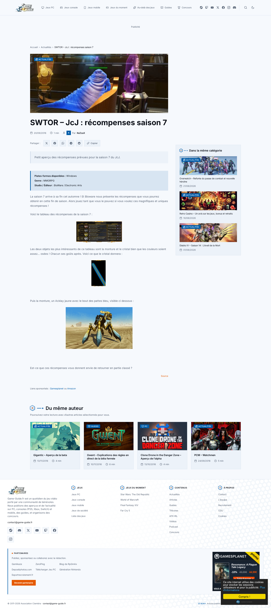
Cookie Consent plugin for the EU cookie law (244, 602)
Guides (172, 505)
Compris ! (244, 596)
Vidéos (172, 521)
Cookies (222, 516)
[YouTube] (212, 7)
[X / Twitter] (217, 7)
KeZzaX (81, 133)
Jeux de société (80, 510)
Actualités (46, 47)
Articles (173, 499)
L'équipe (222, 499)
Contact (222, 494)
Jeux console (78, 499)
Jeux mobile (78, 505)
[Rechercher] (245, 7)
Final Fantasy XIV (129, 505)
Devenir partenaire (23, 582)
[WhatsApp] (63, 143)
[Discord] (234, 7)
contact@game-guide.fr (20, 522)
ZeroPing (40, 564)
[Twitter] (46, 143)
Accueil (34, 47)
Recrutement (224, 505)
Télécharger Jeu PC (46, 569)
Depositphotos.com (22, 569)
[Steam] (201, 7)
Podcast (173, 526)
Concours (174, 532)
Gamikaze (17, 564)
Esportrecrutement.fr (22, 574)
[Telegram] (71, 143)
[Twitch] (206, 7)
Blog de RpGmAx (68, 564)
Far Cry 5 (125, 510)
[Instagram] (228, 7)
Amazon (71, 388)
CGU (220, 510)
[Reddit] (79, 143)
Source (164, 376)
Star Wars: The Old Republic (134, 494)
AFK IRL (173, 516)
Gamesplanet (57, 388)
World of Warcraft (129, 499)
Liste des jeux (79, 516)
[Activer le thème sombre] (253, 7)
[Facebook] (223, 7)
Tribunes (173, 510)
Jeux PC (76, 494)
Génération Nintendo (70, 569)
